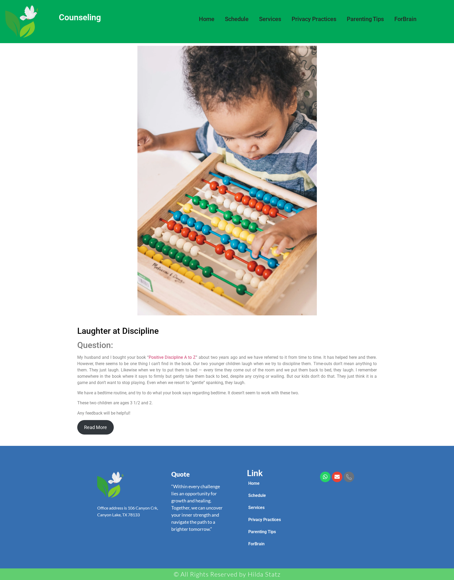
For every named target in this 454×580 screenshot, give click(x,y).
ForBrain (405, 19)
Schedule (237, 19)
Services (270, 19)
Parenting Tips (365, 19)
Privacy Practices (314, 19)
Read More (95, 427)
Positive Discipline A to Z (172, 357)
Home (206, 19)
